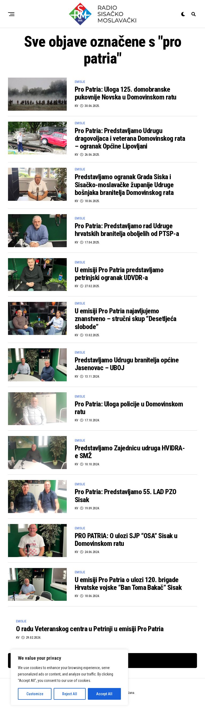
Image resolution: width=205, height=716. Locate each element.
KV (76, 106)
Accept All (104, 694)
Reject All (69, 694)
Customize (34, 694)
